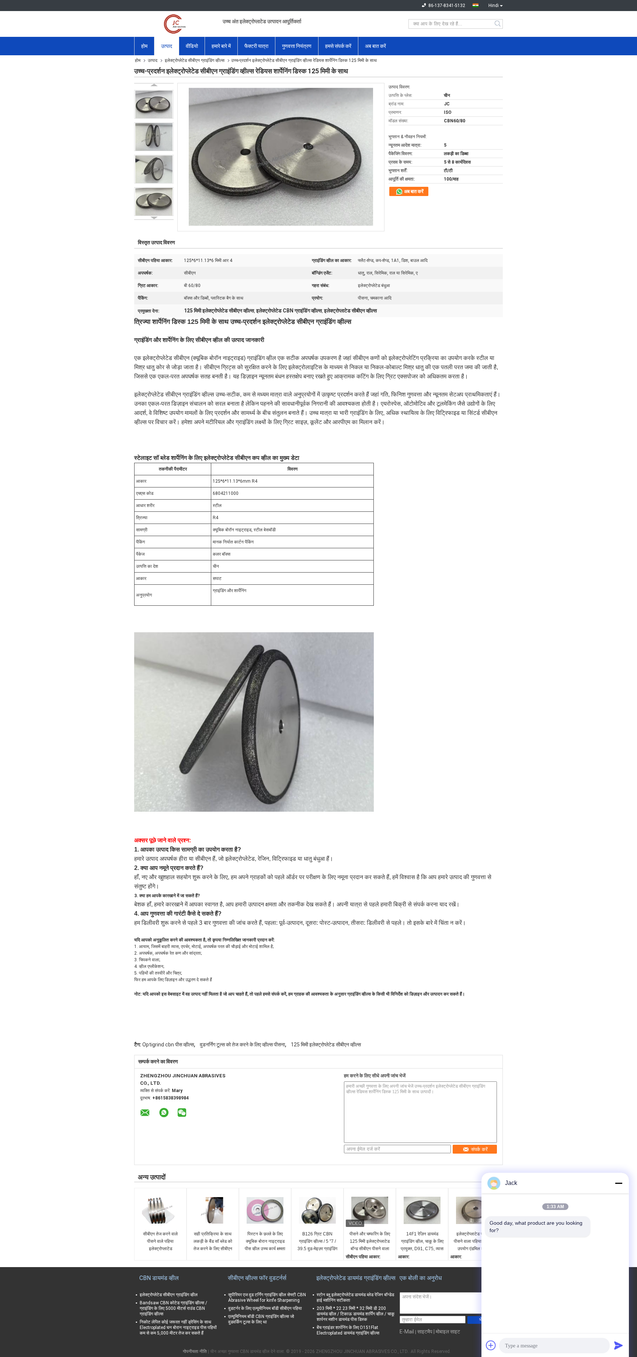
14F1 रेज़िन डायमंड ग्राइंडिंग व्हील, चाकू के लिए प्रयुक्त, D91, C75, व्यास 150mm (422, 1241)
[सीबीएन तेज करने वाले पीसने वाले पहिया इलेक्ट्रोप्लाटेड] (160, 1210)
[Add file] (491, 1345)
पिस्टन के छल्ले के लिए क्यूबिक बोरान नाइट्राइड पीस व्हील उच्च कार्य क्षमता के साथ (265, 1241)
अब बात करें (375, 46)
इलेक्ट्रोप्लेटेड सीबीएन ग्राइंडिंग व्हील (169, 1294)
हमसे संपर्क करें (338, 46)
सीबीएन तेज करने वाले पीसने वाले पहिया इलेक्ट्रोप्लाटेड (160, 1241)
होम (144, 46)
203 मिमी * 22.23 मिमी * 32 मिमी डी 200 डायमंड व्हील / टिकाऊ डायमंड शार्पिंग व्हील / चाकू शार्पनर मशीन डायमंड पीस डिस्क (355, 1314)
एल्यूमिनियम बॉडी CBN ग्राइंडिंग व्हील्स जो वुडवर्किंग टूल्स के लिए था (261, 1319)
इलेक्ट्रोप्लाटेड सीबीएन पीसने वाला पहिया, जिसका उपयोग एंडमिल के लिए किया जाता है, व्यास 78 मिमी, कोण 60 (474, 1241)
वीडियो (192, 46)
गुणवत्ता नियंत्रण (296, 46)
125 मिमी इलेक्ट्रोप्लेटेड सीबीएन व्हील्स (326, 1045)
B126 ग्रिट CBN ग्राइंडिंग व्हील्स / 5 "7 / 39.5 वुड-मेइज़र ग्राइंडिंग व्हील (317, 1241)
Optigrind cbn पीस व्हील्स (168, 1045)
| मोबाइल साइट (447, 1332)
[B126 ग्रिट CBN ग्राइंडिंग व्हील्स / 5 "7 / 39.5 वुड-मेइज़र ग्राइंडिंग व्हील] (317, 1210)
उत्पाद (166, 46)
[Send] (618, 1345)
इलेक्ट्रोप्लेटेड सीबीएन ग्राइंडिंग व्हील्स (194, 60)
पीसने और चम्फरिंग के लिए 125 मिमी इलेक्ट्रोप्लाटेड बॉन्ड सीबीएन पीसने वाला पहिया (369, 1241)
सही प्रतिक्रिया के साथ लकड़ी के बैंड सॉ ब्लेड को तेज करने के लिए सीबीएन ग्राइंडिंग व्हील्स (213, 1241)
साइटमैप (424, 1332)
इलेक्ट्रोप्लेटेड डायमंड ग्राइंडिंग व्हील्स (356, 1277)
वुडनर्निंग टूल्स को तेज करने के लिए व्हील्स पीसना (242, 1045)
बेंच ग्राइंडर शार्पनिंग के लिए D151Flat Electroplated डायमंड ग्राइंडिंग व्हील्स (348, 1330)
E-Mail (407, 1332)
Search (498, 24)
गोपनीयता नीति (195, 1351)
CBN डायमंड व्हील (159, 1277)
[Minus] (618, 1183)
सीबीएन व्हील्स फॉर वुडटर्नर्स (257, 1277)
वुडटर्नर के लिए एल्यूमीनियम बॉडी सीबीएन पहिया (265, 1308)
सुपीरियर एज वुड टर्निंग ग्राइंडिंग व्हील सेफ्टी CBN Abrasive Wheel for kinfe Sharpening (267, 1297)
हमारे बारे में (221, 46)
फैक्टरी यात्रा (256, 46)
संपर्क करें (479, 1149)
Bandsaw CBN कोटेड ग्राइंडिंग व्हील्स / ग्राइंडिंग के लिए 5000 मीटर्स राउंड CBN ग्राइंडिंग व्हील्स (173, 1308)
